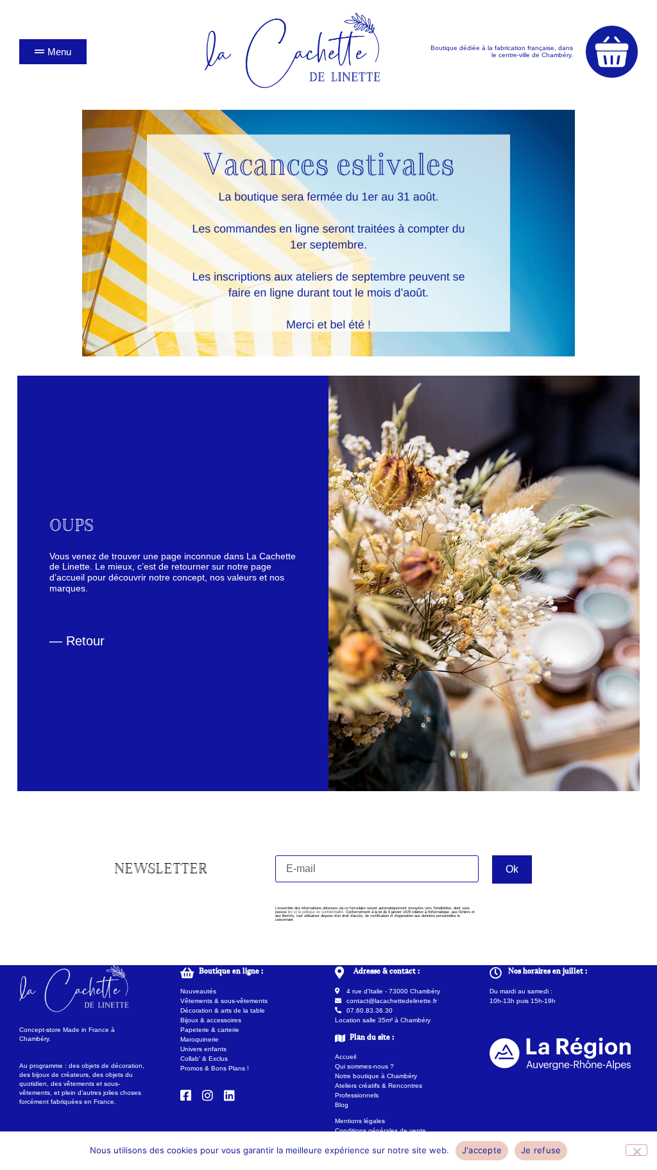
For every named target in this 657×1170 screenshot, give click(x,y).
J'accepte (482, 1150)
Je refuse (541, 1150)
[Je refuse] (636, 1150)
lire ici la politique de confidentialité (315, 912)
